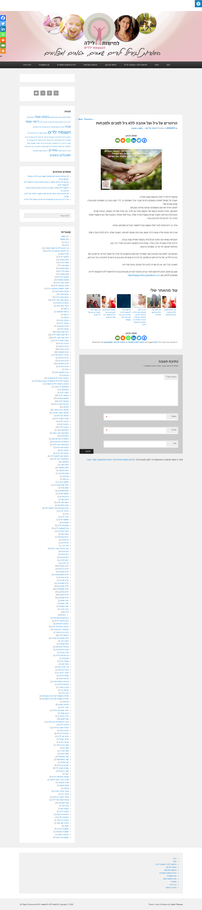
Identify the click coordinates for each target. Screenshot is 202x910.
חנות (157, 65)
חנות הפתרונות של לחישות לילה (57, 508)
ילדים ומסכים (64, 572)
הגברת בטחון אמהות (57, 127)
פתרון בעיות (64, 730)
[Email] (117, 140)
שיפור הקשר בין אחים (61, 797)
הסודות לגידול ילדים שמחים (58, 378)
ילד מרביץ (64, 143)
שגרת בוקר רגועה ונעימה (59, 780)
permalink (108, 342)
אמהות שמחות (63, 280)
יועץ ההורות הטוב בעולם (59, 548)
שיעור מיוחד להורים (61, 791)
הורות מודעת (46, 127)
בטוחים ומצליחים (62, 291)
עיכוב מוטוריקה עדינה (61, 710)
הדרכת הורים (64, 343)
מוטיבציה (37, 146)
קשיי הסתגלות (63, 757)
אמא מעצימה (64, 268)
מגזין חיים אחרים (62, 650)
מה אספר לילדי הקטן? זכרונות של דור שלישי (94, 312)
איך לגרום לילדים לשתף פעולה (57, 248)
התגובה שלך (171, 377)
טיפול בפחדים (63, 531)
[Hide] (1, 56)
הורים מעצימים (63, 364)
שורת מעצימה (63, 783)
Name (174, 416)
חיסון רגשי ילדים (63, 502)
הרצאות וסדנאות (90, 65)
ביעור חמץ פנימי (62, 306)
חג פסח (66, 479)
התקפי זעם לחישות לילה (59, 456)
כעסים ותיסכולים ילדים (60, 627)
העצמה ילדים (64, 395)
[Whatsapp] (128, 140)
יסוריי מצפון (64, 603)
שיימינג (66, 788)
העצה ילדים (64, 393)
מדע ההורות (64, 653)
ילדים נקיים (50, 140)
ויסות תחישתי (64, 470)
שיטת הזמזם (64, 785)
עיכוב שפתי (64, 713)
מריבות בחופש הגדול (61, 681)
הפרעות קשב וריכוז (41, 133)
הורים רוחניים (64, 366)
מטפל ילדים (64, 661)
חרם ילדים (65, 517)
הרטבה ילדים (64, 421)
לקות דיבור (65, 641)
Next (79, 119)
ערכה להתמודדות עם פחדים (58, 722)
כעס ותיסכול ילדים (62, 621)
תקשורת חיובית (63, 829)
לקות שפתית (45, 146)
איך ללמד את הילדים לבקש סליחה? (156, 312)
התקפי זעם (64, 450)
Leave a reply (136, 128)
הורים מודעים (37, 127)
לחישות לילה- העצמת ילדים (135, 65)
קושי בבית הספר (62, 745)
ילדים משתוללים (59, 140)
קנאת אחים (64, 754)
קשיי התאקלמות (63, 759)
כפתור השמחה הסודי (33, 143)
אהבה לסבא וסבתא (136, 342)
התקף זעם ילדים (62, 447)
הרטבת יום (31, 133)
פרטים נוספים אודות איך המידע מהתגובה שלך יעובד (111, 460)
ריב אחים (45, 151)
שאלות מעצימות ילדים (60, 777)
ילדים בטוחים (33, 137)
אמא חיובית (64, 263)
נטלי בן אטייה (64, 687)
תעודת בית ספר (63, 820)
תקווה (66, 826)
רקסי (67, 774)
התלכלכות (58, 137)
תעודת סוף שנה (63, 823)
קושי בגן (66, 748)
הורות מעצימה (63, 352)
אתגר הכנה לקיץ (62, 283)
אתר (174, 443)
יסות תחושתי (64, 606)
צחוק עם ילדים (63, 736)
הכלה (67, 369)
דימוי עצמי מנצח (62, 332)
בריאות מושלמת (63, 312)
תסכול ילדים (64, 811)
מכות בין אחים (63, 670)
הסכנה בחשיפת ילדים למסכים (57, 384)
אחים (67, 245)
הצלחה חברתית (63, 416)
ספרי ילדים (64, 707)
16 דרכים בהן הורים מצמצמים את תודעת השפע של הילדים (46, 199)
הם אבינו (65, 375)
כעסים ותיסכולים (62, 624)
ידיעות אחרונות (63, 537)
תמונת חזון (65, 809)
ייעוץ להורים (64, 560)
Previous (89, 119)
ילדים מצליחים (63, 586)
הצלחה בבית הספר (61, 410)
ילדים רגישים (42, 140)
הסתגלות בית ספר (62, 387)
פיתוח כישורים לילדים (61, 728)
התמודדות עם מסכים (61, 442)
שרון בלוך (65, 806)
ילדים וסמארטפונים (61, 575)
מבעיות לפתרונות (62, 647)
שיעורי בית (65, 794)
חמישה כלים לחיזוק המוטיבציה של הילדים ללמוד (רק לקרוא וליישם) (109, 313)
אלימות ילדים (64, 257)
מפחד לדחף (64, 676)
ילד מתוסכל (56, 143)
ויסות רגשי (65, 465)
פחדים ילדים (64, 725)
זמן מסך (66, 476)
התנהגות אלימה (49, 137)
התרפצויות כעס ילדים (60, 459)
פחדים (53, 150)
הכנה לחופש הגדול (62, 372)
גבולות (66, 317)
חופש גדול (65, 488)
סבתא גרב (65, 690)
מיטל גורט (65, 664)
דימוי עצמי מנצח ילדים (60, 335)
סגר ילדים (65, 693)
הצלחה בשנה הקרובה (60, 413)
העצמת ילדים (59, 132)
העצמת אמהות (63, 398)
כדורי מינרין (64, 609)
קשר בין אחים (63, 771)
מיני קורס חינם (63, 667)
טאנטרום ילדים (63, 525)
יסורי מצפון (65, 600)
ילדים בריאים (64, 569)
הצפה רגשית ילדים (62, 418)
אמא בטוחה (64, 260)
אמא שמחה (64, 274)
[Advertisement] (131, 94)
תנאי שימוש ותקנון (169, 879)
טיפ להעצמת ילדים (61, 528)
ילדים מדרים (64, 580)
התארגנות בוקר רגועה (60, 433)
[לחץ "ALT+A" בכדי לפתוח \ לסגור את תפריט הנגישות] (198, 3)
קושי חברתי (64, 751)
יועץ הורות (65, 551)
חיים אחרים (64, 497)
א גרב (66, 242)
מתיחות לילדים (63, 684)
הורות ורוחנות (64, 346)
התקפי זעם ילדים (62, 453)
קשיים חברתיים (63, 765)
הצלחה (66, 407)
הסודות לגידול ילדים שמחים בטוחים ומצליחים (51, 381)
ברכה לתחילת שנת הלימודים (57, 122)
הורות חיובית (64, 349)
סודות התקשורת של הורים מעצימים (55, 699)
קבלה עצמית (64, 739)
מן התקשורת (44, 65)
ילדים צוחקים (64, 592)
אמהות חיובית (63, 277)
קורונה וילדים (64, 742)
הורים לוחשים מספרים (66, 65)
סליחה (69, 151)
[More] (3, 51)
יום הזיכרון (65, 543)
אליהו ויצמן (65, 254)
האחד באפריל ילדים (61, 340)
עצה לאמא (65, 719)
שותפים (173, 882)
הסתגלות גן (64, 390)
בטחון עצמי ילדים (62, 297)
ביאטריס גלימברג (62, 303)
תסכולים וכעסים (60, 155)
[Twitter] (139, 140)
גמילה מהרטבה (63, 326)
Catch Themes (177, 904)
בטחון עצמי (41, 116)
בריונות (66, 315)
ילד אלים (41, 137)
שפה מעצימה (37, 151)
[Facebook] (144, 140)
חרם (67, 514)
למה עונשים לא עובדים (60, 638)
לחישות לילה (53, 146)
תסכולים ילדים (63, 817)
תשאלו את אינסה (62, 837)
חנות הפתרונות (63, 505)
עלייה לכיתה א (63, 716)
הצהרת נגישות (171, 888)
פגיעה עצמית (62, 151)
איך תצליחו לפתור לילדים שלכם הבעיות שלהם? (170, 312)
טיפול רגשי (65, 534)
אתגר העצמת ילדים (61, 286)
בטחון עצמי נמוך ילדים (60, 300)
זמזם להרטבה (63, 473)
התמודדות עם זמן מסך (60, 439)
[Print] (123, 140)
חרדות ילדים (64, 511)
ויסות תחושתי (64, 468)
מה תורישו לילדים (62, 655)
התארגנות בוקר (63, 430)
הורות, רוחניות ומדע (61, 355)
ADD (64, 117)
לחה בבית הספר (62, 632)
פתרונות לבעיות (63, 733)
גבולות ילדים (43, 122)
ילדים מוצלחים (63, 583)
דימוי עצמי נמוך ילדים (61, 338)
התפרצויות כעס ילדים (60, 445)
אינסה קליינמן (110, 65)
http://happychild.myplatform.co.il (144, 275)
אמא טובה (65, 265)
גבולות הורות (64, 320)
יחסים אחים (64, 557)
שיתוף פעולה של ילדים (60, 800)
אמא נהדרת (64, 271)
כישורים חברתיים (46, 143)
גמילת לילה (64, 329)
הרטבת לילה (67, 137)
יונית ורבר (65, 546)
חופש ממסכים (63, 491)
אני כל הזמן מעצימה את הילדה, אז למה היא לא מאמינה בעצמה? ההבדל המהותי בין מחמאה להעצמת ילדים (139, 317)
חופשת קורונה (63, 494)
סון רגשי (66, 702)
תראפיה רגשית (63, 835)
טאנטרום (65, 523)
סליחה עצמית (63, 705)
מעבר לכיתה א (63, 673)
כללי (67, 612)
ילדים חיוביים (64, 577)
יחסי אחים (65, 554)
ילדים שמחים (33, 140)
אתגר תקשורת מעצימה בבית (58, 288)
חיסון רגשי (65, 499)
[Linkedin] (133, 140)
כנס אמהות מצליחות (61, 618)
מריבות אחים (29, 146)
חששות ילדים (64, 520)
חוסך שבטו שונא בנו (61, 485)
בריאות (66, 309)
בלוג (168, 65)
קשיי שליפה (64, 762)
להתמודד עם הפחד (61, 629)
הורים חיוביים (64, 361)
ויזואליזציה (65, 462)
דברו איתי (27, 65)
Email (174, 430)
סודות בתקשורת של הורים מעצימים (55, 696)
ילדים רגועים (64, 595)
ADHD (69, 117)
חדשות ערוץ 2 (63, 482)
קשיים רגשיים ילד (62, 768)
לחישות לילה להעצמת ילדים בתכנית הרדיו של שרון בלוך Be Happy (125, 315)
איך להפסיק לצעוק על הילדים (57, 251)
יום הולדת (65, 540)
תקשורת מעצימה (62, 832)
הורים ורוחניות (63, 358)
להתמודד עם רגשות (64, 146)
